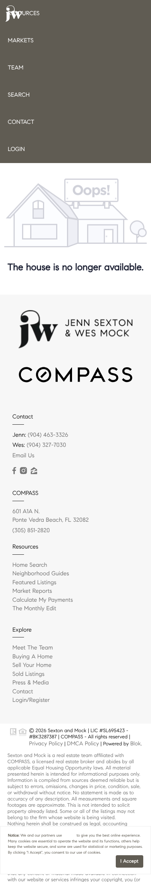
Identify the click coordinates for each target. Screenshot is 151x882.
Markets (21, 40)
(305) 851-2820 (31, 530)
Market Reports (32, 591)
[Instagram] (23, 470)
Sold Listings (28, 674)
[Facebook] (14, 470)
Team (15, 67)
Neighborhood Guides (40, 573)
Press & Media (30, 682)
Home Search (29, 565)
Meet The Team (32, 647)
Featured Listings (34, 582)
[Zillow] (34, 470)
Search (19, 95)
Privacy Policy (46, 743)
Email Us (23, 455)
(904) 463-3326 (48, 435)
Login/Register (31, 700)
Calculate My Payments (42, 600)
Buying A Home (32, 656)
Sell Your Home (31, 665)
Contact (21, 122)
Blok (135, 743)
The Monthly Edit (34, 608)
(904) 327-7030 (46, 445)
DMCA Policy (83, 743)
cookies (69, 835)
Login (16, 149)
